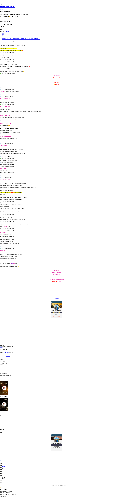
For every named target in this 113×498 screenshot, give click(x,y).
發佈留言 (2, 364)
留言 (8, 352)
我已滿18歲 (2, 496)
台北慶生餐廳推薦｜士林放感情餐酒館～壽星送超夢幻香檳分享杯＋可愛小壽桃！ (21, 39)
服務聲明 (65, 485)
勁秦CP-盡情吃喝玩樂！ (7, 7)
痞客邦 (6, 352)
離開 (5, 496)
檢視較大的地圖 (57, 298)
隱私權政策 (61, 485)
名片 (3, 35)
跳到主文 (1, 9)
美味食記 (7, 355)
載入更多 (2, 359)
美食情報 (7, 31)
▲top (1, 357)
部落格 (3, 34)
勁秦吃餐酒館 (8, 356)
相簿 (3, 33)
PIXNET (50, 485)
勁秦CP (1, 347)
